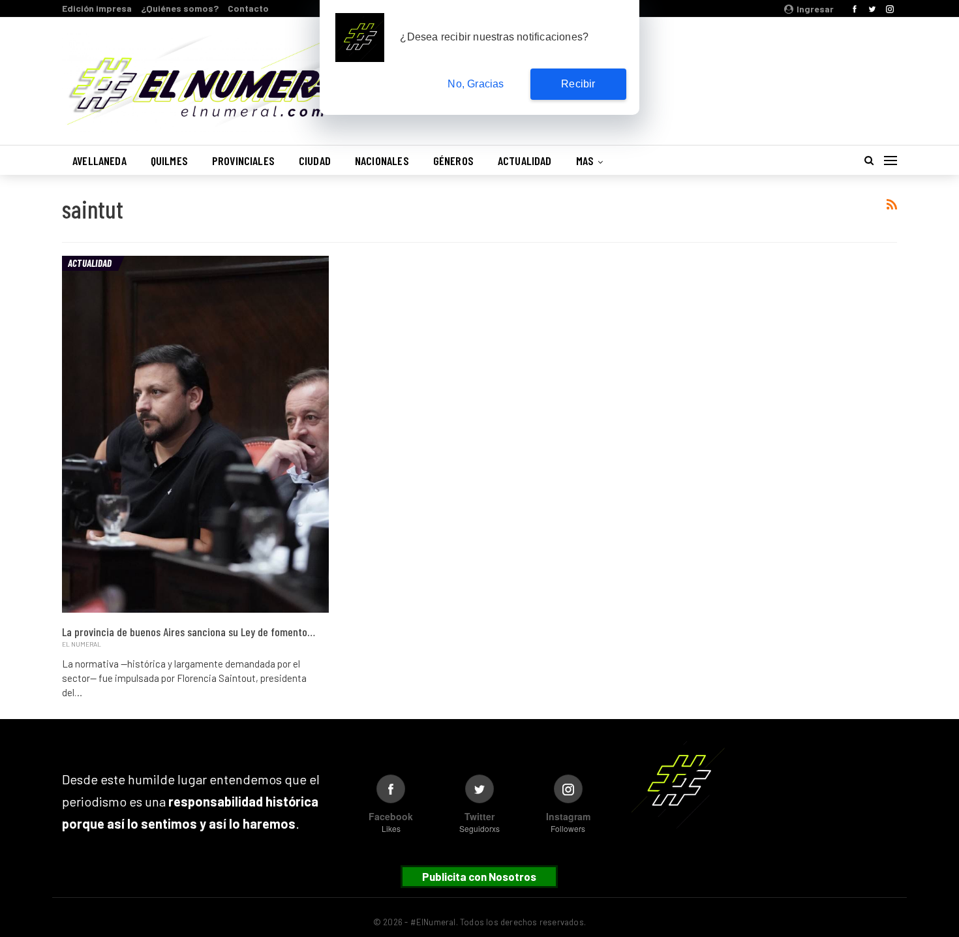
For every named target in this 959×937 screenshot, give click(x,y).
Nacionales (382, 160)
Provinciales (243, 160)
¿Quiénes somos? (180, 8)
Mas (585, 160)
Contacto (248, 8)
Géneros (453, 160)
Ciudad (315, 160)
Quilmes (169, 160)
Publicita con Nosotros (479, 876)
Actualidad (525, 160)
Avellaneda (99, 160)
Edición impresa (97, 8)
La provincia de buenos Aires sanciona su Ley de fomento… (188, 631)
